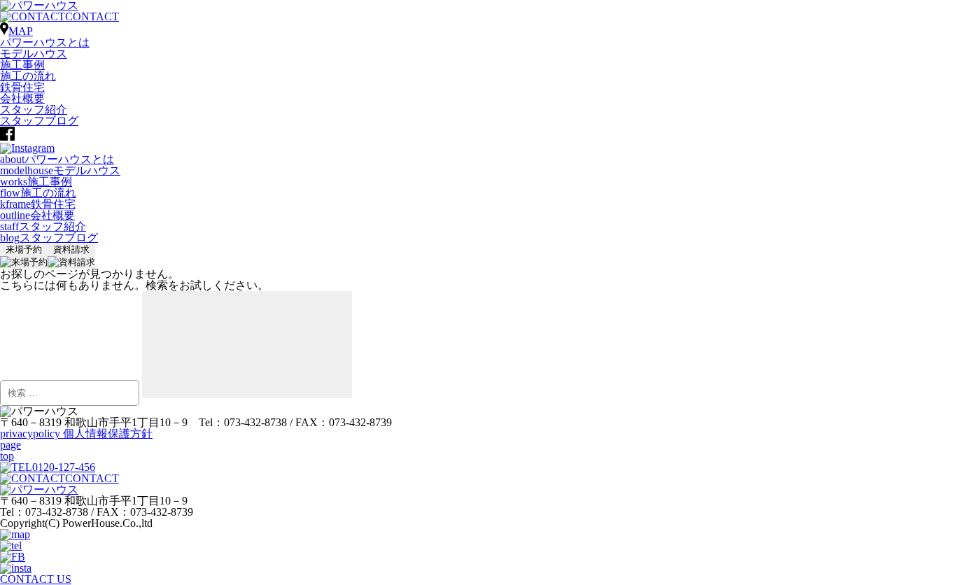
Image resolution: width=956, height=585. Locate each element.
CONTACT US (35, 579)
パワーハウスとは (45, 42)
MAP (20, 31)
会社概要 (22, 98)
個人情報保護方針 (76, 433)
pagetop (10, 450)
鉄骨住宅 (22, 87)
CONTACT (92, 16)
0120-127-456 (63, 467)
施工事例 (22, 65)
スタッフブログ (39, 121)
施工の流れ (28, 76)
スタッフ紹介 (33, 109)
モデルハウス (33, 53)
